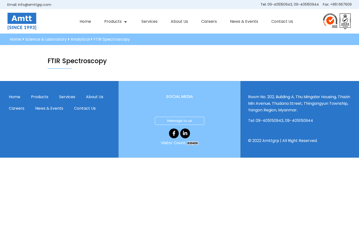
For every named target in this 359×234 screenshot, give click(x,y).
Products (113, 21)
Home (85, 21)
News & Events (244, 21)
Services (149, 21)
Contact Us (282, 21)
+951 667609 (341, 4)
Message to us (179, 120)
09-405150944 (306, 4)
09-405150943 (279, 4)
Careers (209, 21)
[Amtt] (21, 21)
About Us (179, 21)
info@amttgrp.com (34, 4)
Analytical (80, 39)
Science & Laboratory (46, 39)
